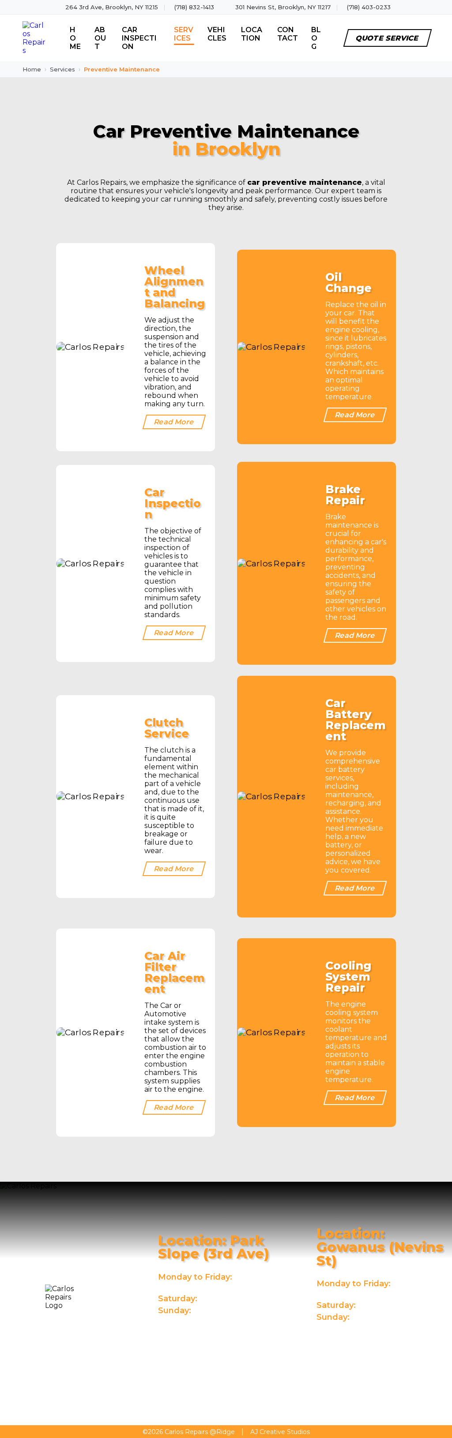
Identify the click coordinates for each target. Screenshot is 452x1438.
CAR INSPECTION (139, 38)
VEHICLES (216, 34)
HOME (75, 38)
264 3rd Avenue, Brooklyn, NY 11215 (195, 1338)
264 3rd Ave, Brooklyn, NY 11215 (111, 7)
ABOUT (100, 38)
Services (62, 69)
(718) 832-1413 (194, 7)
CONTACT (287, 34)
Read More (174, 422)
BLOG (316, 38)
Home (32, 69)
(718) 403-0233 (369, 7)
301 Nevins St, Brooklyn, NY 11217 (283, 7)
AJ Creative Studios (280, 1432)
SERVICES (183, 34)
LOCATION (251, 34)
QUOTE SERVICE (387, 38)
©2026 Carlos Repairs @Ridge (189, 1432)
